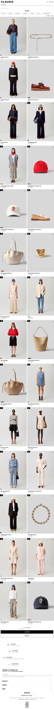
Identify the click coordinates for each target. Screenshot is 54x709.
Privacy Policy (21, 697)
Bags (38, 13)
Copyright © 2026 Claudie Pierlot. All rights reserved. (27, 699)
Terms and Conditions (13, 697)
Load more (27, 631)
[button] (47, 1)
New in (10, 13)
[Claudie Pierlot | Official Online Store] (7, 2)
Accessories (46, 13)
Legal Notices (41, 697)
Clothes (3, 13)
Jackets (25, 13)
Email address (5, 674)
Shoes (32, 13)
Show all (27, 635)
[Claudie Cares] (27, 704)
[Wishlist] (25, 18)
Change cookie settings (34, 697)
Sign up (51, 674)
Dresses (18, 13)
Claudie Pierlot (3, 8)
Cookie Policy (26, 697)
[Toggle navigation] (52, 2)
